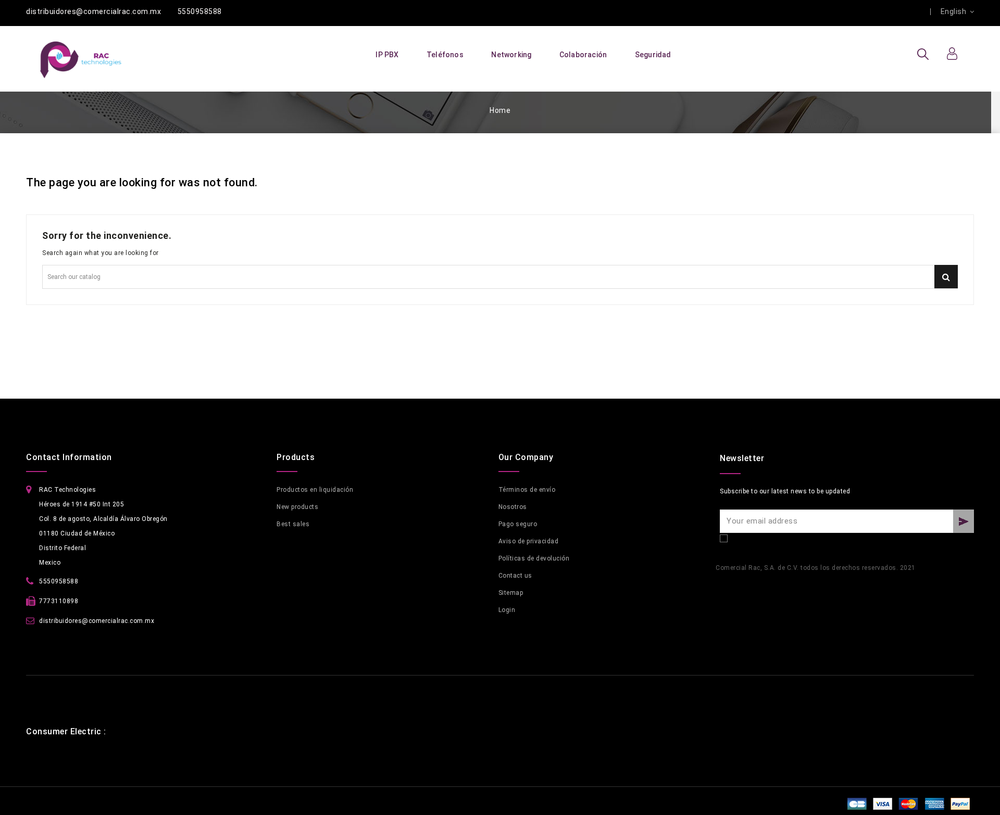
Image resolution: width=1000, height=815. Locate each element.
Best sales (293, 524)
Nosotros (512, 507)
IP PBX (387, 54)
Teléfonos (445, 54)
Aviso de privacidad (528, 541)
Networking (511, 54)
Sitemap (510, 592)
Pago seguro (518, 524)
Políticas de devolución (534, 558)
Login (507, 610)
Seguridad (653, 54)
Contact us (515, 575)
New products (297, 507)
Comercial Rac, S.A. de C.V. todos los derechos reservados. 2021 (816, 567)
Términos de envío (527, 489)
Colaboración (583, 54)
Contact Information (69, 457)
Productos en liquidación (315, 489)
